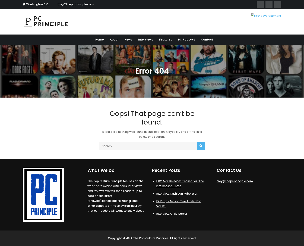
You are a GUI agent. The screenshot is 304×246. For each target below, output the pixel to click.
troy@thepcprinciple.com (76, 4)
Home (99, 40)
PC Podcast (186, 40)
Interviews (145, 40)
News (128, 40)
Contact (207, 40)
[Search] (201, 146)
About (114, 40)
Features (165, 40)
